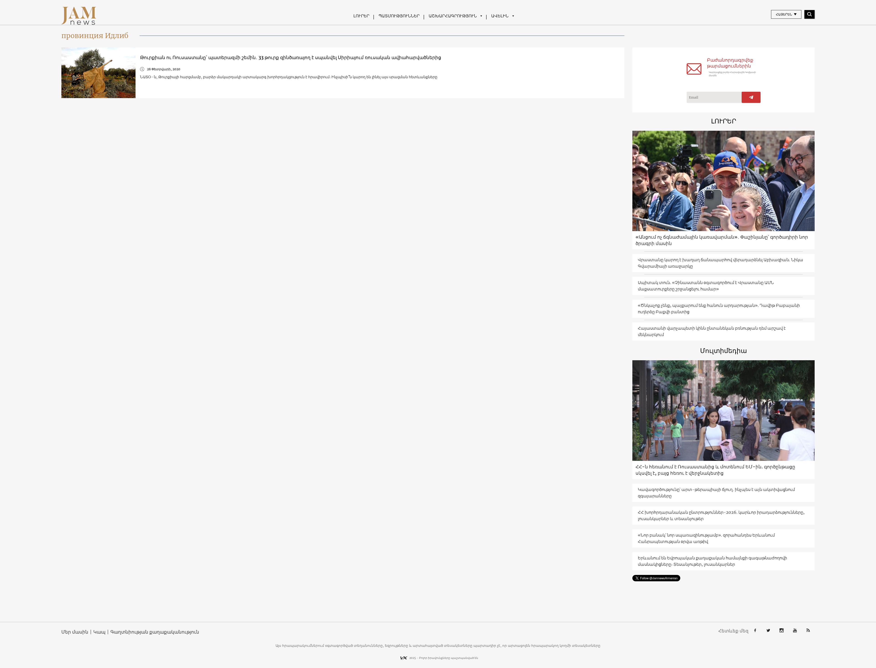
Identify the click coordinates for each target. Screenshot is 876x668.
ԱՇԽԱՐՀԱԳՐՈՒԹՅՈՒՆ (453, 15)
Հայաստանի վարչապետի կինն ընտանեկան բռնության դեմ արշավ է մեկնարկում (712, 331)
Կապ (99, 632)
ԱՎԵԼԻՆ (499, 15)
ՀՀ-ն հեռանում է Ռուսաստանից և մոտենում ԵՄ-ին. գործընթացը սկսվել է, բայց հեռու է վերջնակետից (715, 470)
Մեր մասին (74, 632)
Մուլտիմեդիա (723, 351)
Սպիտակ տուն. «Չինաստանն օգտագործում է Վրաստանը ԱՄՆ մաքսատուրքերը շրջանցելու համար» (706, 286)
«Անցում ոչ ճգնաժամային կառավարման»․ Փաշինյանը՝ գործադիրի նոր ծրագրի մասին (722, 240)
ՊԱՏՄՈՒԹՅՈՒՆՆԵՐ (399, 15)
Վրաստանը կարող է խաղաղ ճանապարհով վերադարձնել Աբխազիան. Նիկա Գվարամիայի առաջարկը (720, 263)
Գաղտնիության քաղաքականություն (154, 632)
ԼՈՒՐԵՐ (361, 15)
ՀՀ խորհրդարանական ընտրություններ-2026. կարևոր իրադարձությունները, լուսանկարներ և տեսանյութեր (721, 515)
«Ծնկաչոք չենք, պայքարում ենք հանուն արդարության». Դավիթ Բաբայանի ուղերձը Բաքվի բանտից (719, 308)
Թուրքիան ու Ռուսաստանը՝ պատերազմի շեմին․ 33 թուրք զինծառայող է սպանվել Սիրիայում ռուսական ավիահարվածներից (290, 57)
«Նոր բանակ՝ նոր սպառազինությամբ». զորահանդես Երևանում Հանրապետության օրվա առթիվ (706, 538)
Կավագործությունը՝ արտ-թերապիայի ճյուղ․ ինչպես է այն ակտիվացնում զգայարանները (716, 492)
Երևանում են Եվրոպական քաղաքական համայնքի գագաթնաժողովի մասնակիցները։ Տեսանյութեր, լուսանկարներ (712, 561)
